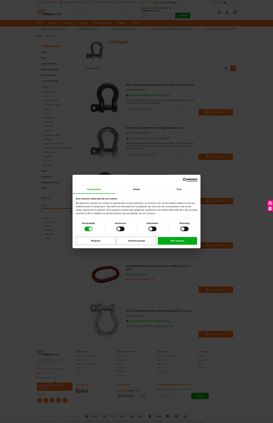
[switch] (120, 229)
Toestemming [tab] (94, 189)
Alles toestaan (177, 241)
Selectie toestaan (136, 241)
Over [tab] (179, 189)
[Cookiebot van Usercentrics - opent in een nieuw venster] (184, 180)
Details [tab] (136, 189)
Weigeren (95, 241)
